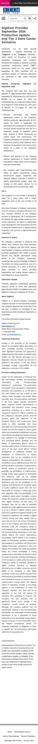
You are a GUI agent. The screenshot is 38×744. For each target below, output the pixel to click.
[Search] (25, 18)
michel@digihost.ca (13, 334)
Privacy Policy (29, 741)
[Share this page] (35, 18)
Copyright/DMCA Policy (13, 741)
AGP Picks (5, 3)
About (10, 732)
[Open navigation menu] (3, 18)
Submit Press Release (11, 736)
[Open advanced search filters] (29, 18)
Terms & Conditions (28, 736)
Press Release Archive (22, 732)
